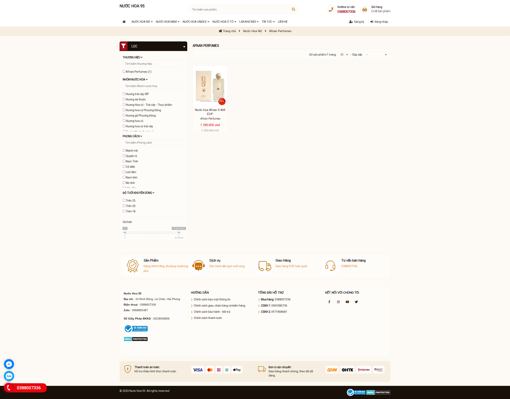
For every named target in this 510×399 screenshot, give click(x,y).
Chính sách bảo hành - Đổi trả (212, 311)
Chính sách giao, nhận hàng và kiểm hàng (219, 305)
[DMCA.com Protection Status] (136, 338)
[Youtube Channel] (347, 302)
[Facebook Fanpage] (329, 302)
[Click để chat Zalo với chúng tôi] (9, 376)
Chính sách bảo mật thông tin (212, 299)
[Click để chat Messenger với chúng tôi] (9, 364)
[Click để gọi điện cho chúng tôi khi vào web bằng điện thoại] (8, 387)
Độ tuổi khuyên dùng (138, 192)
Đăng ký (359, 21)
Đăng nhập (381, 21)
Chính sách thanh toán (208, 318)
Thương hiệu (132, 57)
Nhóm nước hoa (134, 79)
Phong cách (131, 136)
